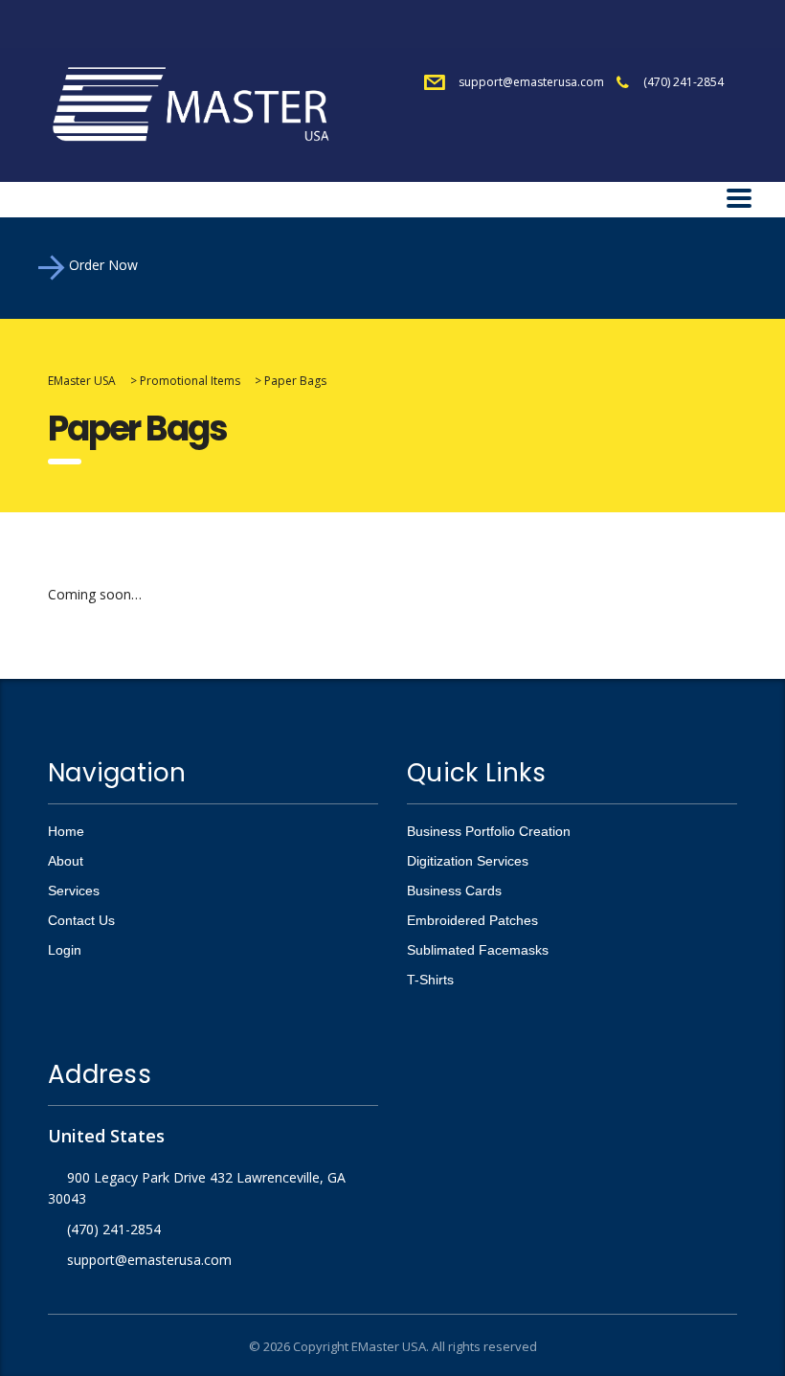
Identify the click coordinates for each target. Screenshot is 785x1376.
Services (74, 890)
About (65, 860)
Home (66, 831)
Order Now (103, 265)
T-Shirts (430, 979)
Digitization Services (467, 860)
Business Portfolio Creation (489, 831)
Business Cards (454, 890)
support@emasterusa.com (531, 82)
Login (64, 950)
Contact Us (81, 920)
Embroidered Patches (472, 920)
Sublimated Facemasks (478, 950)
